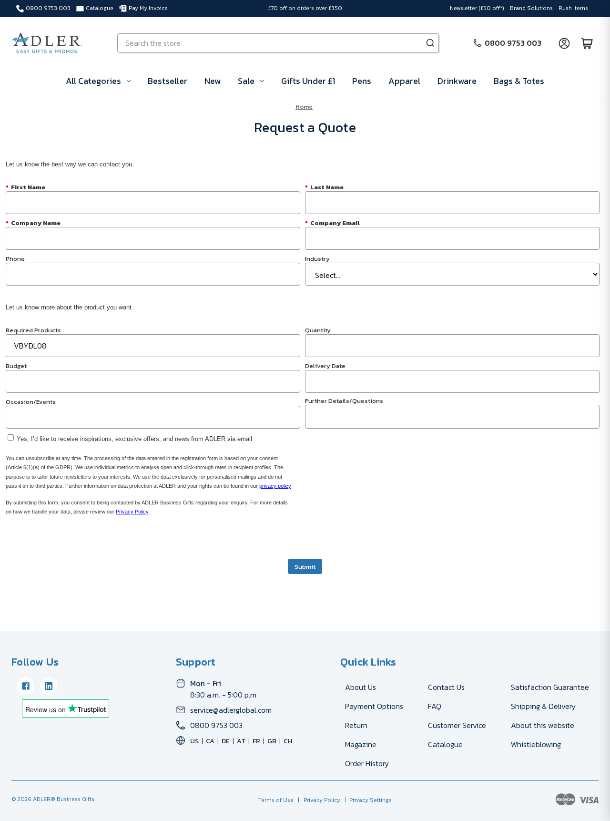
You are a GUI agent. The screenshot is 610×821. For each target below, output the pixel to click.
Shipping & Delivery (543, 706)
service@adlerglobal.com (231, 710)
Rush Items (573, 8)
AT (241, 741)
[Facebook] (25, 686)
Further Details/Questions (344, 400)
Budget (16, 365)
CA (210, 741)
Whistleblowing (536, 744)
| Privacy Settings (367, 800)
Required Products (33, 330)
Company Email (332, 222)
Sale (246, 80)
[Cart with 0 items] (587, 43)
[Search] (430, 42)
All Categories (93, 80)
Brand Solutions (531, 8)
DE (226, 741)
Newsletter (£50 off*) (477, 8)
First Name (25, 187)
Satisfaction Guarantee (550, 687)
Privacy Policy (132, 511)
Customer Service (457, 725)
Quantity (318, 330)
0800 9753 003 (48, 8)
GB (271, 741)
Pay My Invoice (148, 8)
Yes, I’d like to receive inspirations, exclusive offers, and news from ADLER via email (134, 438)
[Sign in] (564, 43)
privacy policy (275, 486)
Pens (361, 80)
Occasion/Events (31, 401)
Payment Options (374, 706)
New (212, 80)
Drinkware (457, 80)
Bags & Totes (519, 80)
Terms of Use (276, 800)
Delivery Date (325, 365)
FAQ (434, 706)
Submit (305, 566)
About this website (542, 725)
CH (288, 741)
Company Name (33, 222)
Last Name (324, 187)
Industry (317, 258)
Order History (367, 763)
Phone (15, 258)
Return (356, 725)
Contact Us (446, 687)
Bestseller (167, 80)
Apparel (404, 80)
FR (256, 741)
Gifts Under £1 (308, 80)
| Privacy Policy (317, 800)
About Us (360, 687)
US (194, 741)
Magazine (360, 744)
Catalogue (99, 8)
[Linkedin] (48, 686)
